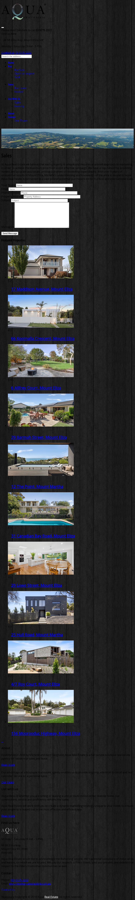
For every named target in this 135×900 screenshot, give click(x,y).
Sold (17, 77)
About (11, 113)
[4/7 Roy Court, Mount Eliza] (41, 672)
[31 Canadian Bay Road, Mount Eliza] (41, 524)
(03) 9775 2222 (19, 880)
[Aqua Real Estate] (23, 17)
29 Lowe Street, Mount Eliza (36, 585)
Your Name (8, 185)
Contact (11, 117)
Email (4, 189)
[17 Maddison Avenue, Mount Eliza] (41, 277)
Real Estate (51, 897)
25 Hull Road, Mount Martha (37, 634)
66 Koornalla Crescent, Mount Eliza (42, 338)
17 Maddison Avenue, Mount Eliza (41, 288)
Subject (5, 200)
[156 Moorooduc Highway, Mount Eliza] (41, 722)
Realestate (7, 897)
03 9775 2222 (23, 52)
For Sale (19, 70)
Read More (8, 764)
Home (11, 62)
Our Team (20, 120)
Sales (17, 102)
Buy (10, 66)
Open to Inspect (24, 73)
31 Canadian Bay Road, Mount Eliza (43, 535)
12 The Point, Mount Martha (37, 486)
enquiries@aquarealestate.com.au (30, 883)
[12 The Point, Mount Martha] (41, 475)
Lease (10, 84)
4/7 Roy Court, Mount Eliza (35, 684)
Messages (7, 227)
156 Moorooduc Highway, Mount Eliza (45, 733)
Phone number (10, 192)
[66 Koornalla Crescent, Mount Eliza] (41, 327)
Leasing (19, 106)
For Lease (20, 88)
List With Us (14, 99)
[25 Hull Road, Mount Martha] (41, 623)
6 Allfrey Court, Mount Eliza (36, 387)
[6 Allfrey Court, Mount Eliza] (41, 376)
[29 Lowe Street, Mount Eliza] (41, 573)
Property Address (12, 196)
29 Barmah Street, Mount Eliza (39, 437)
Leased (18, 91)
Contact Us (8, 889)
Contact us (7, 52)
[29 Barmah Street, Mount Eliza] (41, 425)
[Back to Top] (2, 741)
